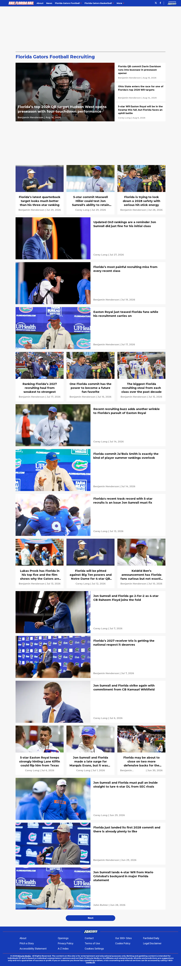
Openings (63, 938)
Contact (89, 938)
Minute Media (24, 956)
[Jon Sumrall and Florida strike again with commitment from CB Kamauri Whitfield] (90, 702)
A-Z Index (63, 948)
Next (90, 918)
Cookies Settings (94, 948)
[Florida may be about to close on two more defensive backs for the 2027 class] (141, 750)
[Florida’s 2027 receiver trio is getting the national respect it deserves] (90, 657)
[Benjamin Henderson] (30, 117)
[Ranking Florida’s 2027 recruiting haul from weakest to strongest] (40, 376)
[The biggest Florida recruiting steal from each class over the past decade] (141, 376)
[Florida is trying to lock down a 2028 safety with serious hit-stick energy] (141, 190)
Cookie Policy (122, 943)
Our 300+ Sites (123, 938)
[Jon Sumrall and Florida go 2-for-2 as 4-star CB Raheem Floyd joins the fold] (90, 612)
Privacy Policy (65, 943)
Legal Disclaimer (152, 943)
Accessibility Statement (33, 948)
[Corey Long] (124, 117)
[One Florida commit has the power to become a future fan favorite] (90, 376)
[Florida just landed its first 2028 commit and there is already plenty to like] (90, 844)
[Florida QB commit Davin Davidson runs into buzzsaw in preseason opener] (140, 72)
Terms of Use (92, 943)
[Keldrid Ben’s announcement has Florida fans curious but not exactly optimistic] (141, 563)
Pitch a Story (27, 943)
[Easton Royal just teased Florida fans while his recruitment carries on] (90, 328)
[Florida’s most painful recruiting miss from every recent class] (90, 283)
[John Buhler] (100, 905)
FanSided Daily (151, 938)
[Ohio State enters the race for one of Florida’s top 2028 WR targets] (140, 92)
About (23, 938)
